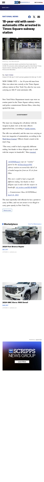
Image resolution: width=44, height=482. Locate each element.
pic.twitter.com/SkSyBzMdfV (26, 187)
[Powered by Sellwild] (39, 339)
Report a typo (7, 210)
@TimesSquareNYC (25, 164)
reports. (33, 128)
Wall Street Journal (9, 139)
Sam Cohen (9, 75)
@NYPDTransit (14, 161)
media (27, 128)
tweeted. (33, 152)
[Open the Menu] (3, 2)
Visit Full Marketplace (35, 224)
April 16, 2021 (13, 195)
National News (10, 16)
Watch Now (38, 2)
